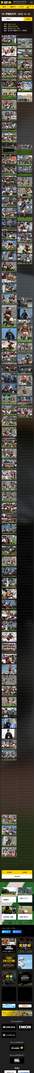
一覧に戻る (17, 915)
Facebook (16, 971)
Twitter (6, 971)
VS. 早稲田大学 (7, 19)
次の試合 (24, 911)
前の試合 (9, 911)
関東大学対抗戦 (13, 26)
